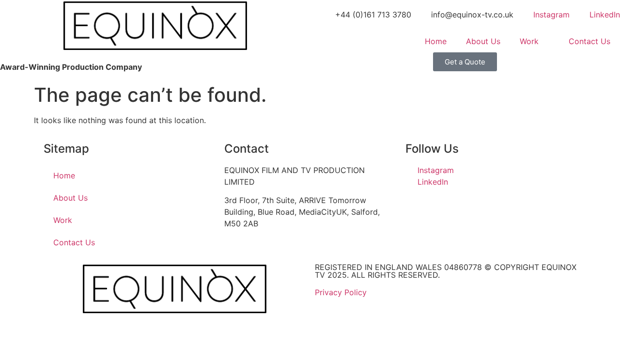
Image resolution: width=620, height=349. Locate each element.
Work (529, 41)
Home (436, 41)
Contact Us (589, 41)
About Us (483, 41)
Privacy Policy (341, 292)
